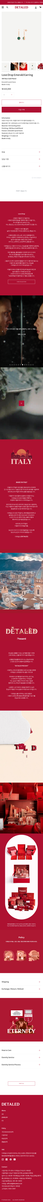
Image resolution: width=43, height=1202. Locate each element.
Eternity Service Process (11, 1065)
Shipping (5, 982)
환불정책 (5, 1142)
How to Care (6, 1050)
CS (2, 1121)
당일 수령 (5, 159)
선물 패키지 (6, 166)
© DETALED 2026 (6, 1199)
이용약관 (5, 1135)
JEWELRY (5, 1117)
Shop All (21, 1083)
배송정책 (5, 1138)
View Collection (21, 281)
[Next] (40, 331)
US (3, 1114)
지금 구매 (21, 110)
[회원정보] (36, 7)
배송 (3, 152)
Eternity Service (8, 1057)
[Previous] (2, 331)
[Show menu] (2, 7)
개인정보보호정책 (7, 1132)
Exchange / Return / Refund (12, 989)
